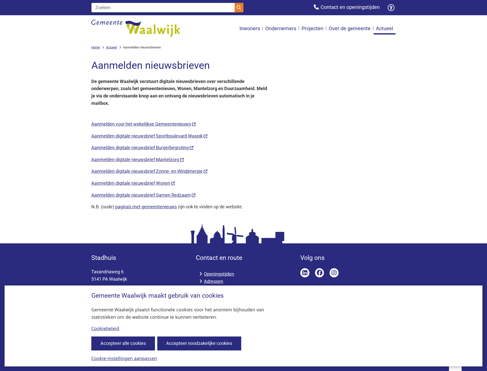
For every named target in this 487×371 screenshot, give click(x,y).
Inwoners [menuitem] (249, 28)
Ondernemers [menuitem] (280, 28)
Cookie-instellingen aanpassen (124, 358)
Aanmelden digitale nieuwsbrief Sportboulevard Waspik (147, 136)
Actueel (111, 47)
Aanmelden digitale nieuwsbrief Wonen (130, 183)
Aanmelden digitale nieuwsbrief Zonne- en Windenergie (147, 171)
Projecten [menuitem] (312, 28)
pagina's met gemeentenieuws (146, 206)
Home (95, 47)
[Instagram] (334, 272)
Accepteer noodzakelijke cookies (199, 343)
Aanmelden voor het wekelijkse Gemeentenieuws (141, 124)
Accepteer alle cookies (123, 343)
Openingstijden (219, 274)
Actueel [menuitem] (384, 28)
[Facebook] (319, 272)
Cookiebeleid (105, 328)
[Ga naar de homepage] (135, 28)
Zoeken (239, 7)
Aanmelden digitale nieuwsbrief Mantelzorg (135, 159)
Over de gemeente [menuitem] (350, 28)
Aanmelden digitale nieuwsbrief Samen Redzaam (141, 195)
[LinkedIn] (304, 272)
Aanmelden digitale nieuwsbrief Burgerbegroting (140, 147)
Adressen (213, 281)
